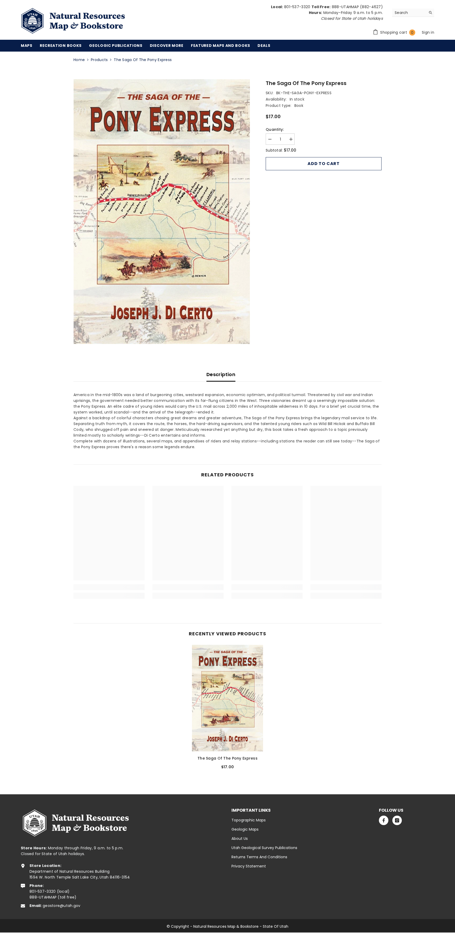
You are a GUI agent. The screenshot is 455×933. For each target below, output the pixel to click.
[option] (161, 211)
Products (99, 59)
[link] (109, 587)
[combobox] (409, 13)
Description (220, 374)
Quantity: (275, 129)
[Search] (413, 13)
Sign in (428, 32)
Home (79, 59)
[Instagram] (397, 820)
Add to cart (324, 164)
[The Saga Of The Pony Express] (227, 698)
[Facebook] (383, 820)
